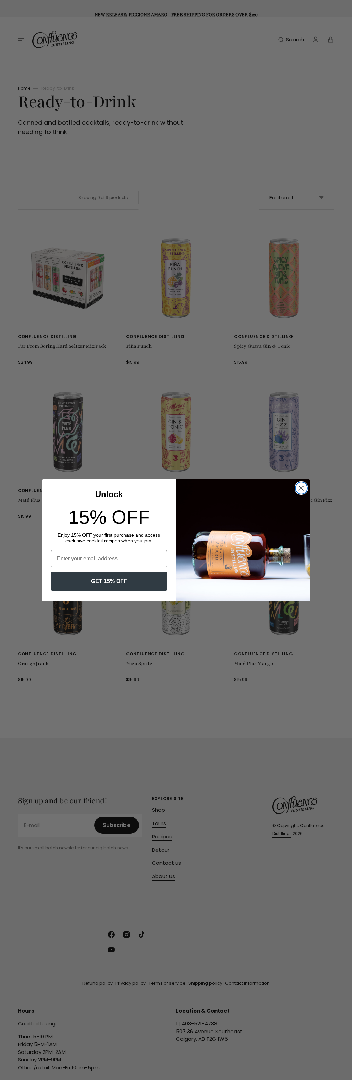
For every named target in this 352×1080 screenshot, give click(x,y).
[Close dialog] (301, 488)
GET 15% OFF (109, 581)
